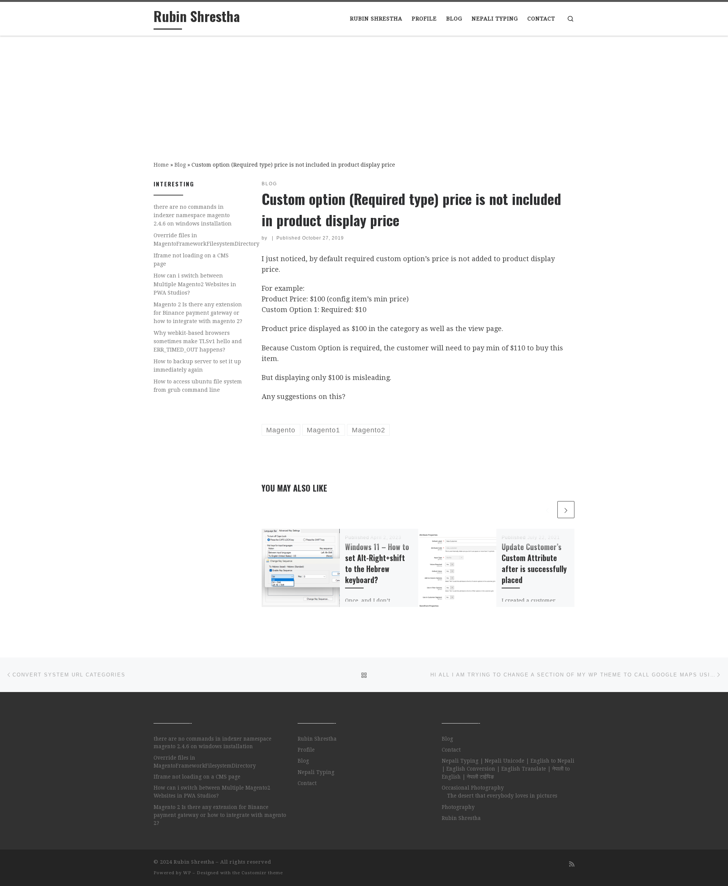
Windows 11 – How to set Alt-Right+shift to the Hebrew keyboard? (377, 563)
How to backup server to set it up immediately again (197, 365)
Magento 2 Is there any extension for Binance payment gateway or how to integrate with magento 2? (198, 312)
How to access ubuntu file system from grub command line (198, 385)
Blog (180, 165)
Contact (307, 783)
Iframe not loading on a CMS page (191, 259)
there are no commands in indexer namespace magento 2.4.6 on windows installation (193, 215)
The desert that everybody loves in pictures (502, 796)
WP (187, 872)
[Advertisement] (364, 93)
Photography (458, 807)
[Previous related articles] (547, 509)
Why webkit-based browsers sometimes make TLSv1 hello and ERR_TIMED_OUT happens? (198, 341)
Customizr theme (262, 872)
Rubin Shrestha (317, 739)
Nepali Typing (316, 772)
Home (161, 165)
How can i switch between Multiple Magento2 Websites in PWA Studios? (195, 284)
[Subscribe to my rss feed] (571, 864)
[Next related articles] (565, 509)
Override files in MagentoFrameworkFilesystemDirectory (206, 239)
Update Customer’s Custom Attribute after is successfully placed (534, 563)
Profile (306, 750)
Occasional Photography (473, 788)
